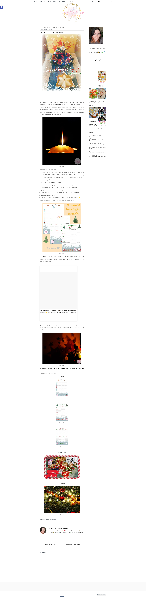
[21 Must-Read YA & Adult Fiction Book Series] (102, 115)
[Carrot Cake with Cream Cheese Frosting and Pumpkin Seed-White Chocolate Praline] (93, 112)
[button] (1, 7)
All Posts (50, 29)
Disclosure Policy (101, 152)
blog (43, 519)
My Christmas (62, 483)
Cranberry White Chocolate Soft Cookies (102, 103)
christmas (46, 519)
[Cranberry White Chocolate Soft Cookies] (102, 93)
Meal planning (62, 400)
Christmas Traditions (62, 452)
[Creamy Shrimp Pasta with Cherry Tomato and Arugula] (93, 93)
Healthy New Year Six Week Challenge (54, 104)
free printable (50, 519)
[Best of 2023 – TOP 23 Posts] (102, 77)
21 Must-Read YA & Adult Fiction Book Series (102, 127)
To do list (62, 376)
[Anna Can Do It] (73, 21)
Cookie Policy (62, 596)
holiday (54, 519)
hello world (92, 72)
